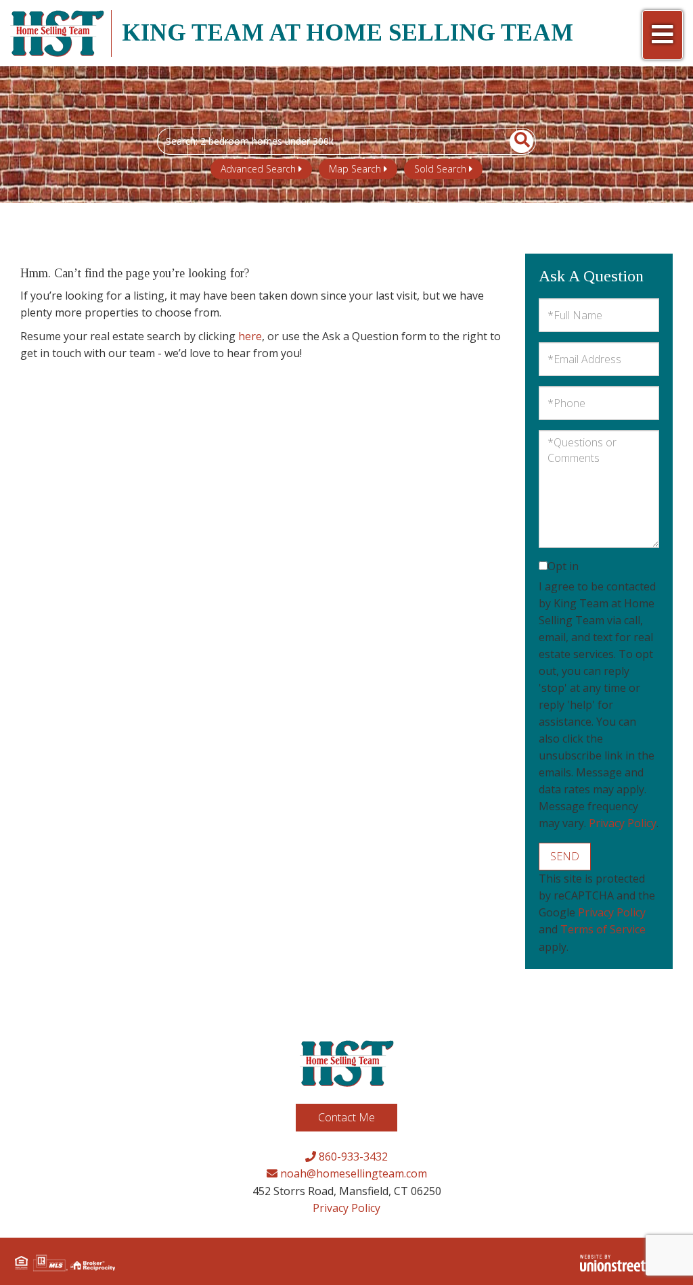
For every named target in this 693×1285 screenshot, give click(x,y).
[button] (514, 141)
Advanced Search (258, 168)
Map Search (355, 168)
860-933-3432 (352, 1156)
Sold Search (440, 168)
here (250, 336)
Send (564, 856)
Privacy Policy (622, 823)
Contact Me (346, 1117)
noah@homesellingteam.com (352, 1173)
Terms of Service (603, 929)
